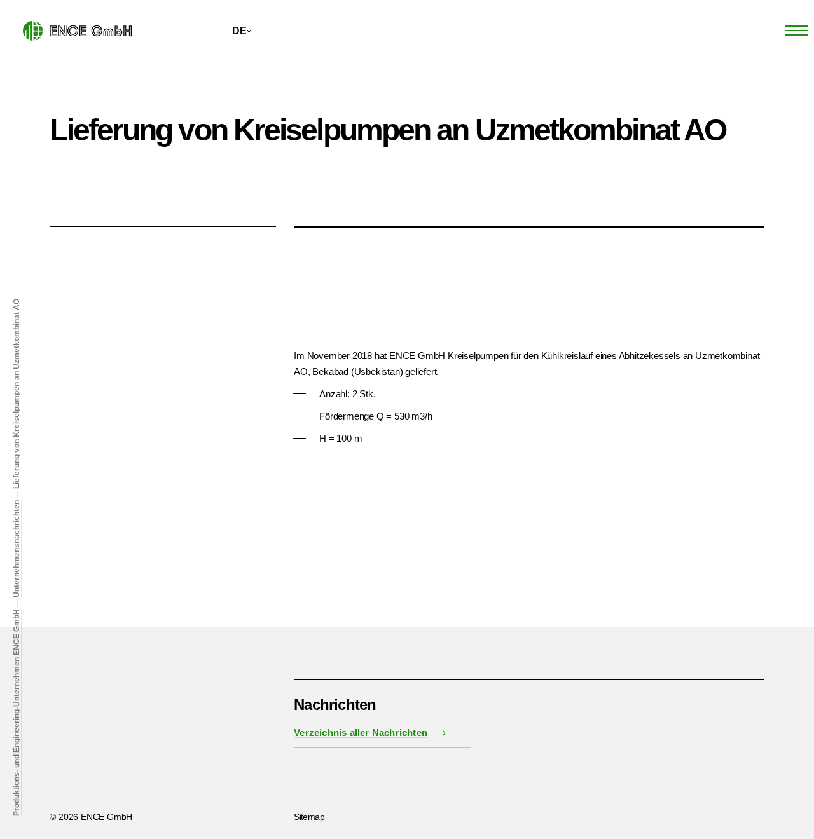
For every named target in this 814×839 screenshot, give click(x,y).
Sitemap (309, 817)
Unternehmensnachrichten (16, 548)
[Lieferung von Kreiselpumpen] (346, 282)
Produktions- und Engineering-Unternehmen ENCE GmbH (16, 712)
